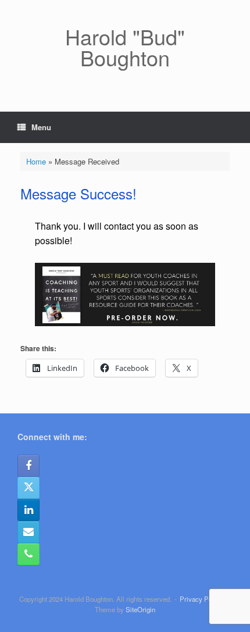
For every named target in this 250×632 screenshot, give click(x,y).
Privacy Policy (201, 599)
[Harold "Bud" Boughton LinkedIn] (28, 510)
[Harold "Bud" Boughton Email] (28, 532)
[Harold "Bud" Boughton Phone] (28, 554)
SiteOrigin (140, 609)
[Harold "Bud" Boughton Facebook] (28, 466)
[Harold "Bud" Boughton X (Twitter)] (28, 488)
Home (36, 161)
